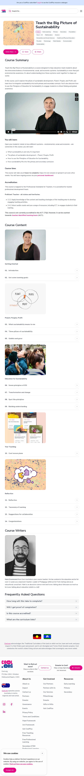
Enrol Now (10, 52)
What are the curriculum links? (21, 619)
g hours (35, 215)
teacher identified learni (21, 215)
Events (25, 708)
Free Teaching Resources (27, 734)
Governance (26, 704)
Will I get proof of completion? (22, 607)
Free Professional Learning (29, 740)
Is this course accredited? (19, 613)
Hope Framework (28, 721)
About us (25, 684)
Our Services (48, 692)
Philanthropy (48, 696)
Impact (25, 688)
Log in (39, 3)
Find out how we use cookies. (21, 764)
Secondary (68, 692)
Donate (77, 668)
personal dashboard (45, 175)
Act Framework (28, 725)
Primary (67, 688)
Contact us (45, 668)
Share (39, 52)
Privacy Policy (27, 712)
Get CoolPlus (27, 729)
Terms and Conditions (30, 716)
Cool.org (7, 643)
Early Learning (69, 684)
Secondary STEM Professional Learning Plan (30, 748)
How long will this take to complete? (24, 601)
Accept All (10, 770)
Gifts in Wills (48, 704)
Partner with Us (49, 688)
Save (26, 52)
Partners (25, 696)
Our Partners (48, 684)
